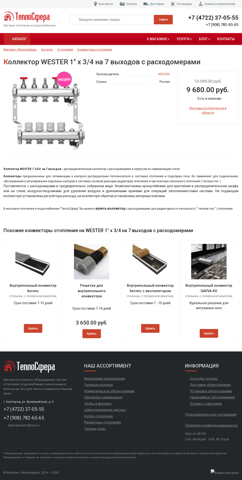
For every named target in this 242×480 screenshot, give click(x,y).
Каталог (19, 39)
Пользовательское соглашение (211, 414)
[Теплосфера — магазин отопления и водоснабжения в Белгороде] (33, 17)
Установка (184, 4)
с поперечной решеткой (40, 296)
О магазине (157, 39)
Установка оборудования (211, 391)
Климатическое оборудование (109, 391)
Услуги (183, 39)
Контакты (106, 4)
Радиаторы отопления (102, 422)
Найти (163, 19)
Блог (203, 39)
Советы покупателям (219, 4)
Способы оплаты (204, 378)
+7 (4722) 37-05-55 (213, 17)
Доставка (157, 4)
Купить (33, 328)
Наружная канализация (103, 397)
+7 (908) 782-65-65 (222, 24)
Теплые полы (95, 429)
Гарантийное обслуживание (212, 397)
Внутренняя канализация (104, 378)
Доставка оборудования (210, 385)
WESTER (164, 74)
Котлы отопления (98, 416)
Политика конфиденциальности (211, 425)
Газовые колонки (98, 385)
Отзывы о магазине (206, 404)
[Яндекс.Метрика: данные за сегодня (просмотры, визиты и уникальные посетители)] (224, 472)
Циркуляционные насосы (105, 410)
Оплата (131, 4)
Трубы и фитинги (97, 404)
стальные (15, 296)
